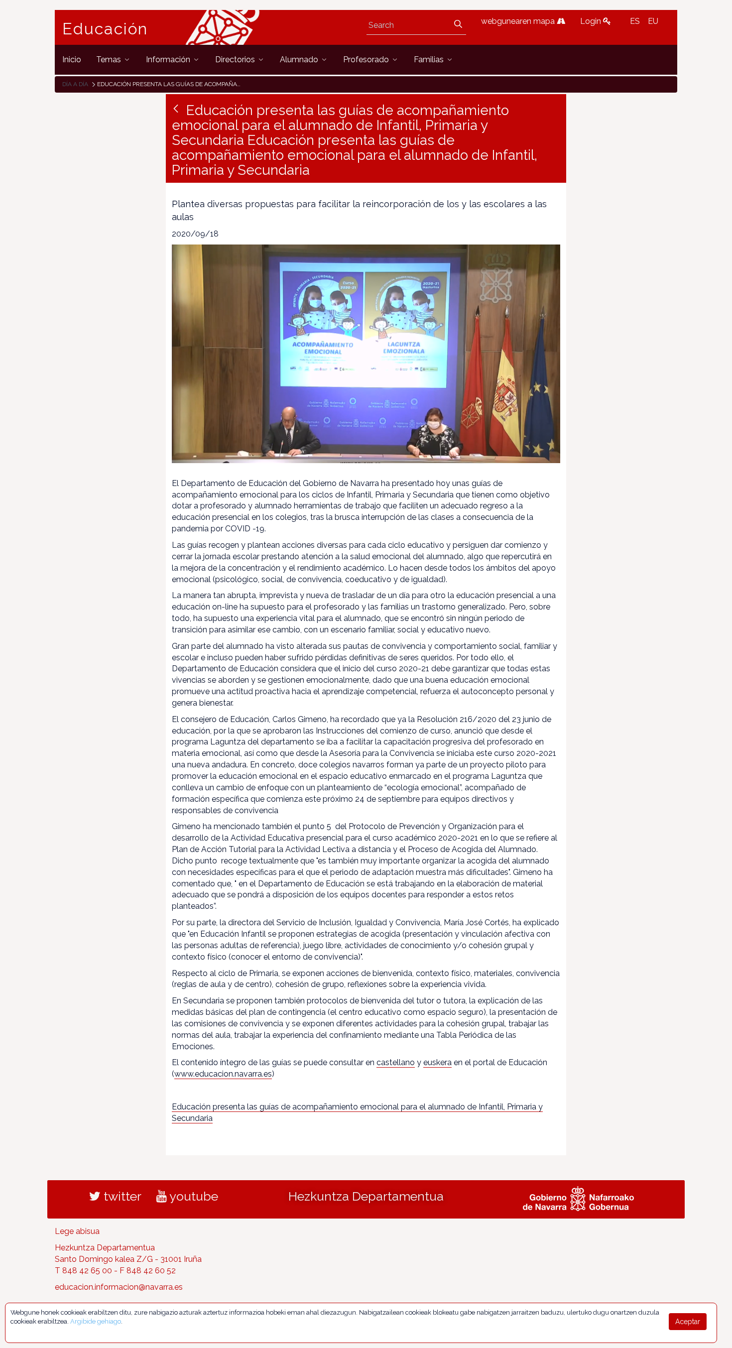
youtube (192, 1196)
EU (653, 21)
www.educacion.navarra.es (223, 1074)
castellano (395, 1062)
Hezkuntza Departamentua (366, 1196)
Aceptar (687, 1322)
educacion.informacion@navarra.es (119, 1287)
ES (635, 21)
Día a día (75, 84)
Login (591, 21)
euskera (437, 1062)
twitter (121, 1196)
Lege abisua (77, 1231)
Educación (105, 29)
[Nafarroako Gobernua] (578, 1197)
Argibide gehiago (95, 1321)
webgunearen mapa (519, 21)
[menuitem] (72, 59)
